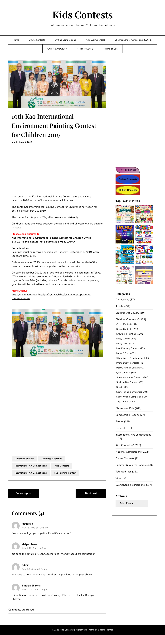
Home (16, 39)
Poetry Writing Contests (128, 367)
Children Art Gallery (57, 48)
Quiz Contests (123, 372)
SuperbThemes (105, 629)
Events (119, 421)
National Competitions (129, 452)
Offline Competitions (65, 39)
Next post (91, 493)
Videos (120, 478)
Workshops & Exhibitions (130, 485)
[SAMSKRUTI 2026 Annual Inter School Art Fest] (125, 214)
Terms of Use (110, 48)
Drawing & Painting (52, 458)
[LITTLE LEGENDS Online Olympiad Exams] (144, 235)
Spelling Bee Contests (127, 382)
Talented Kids (123, 471)
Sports (119, 387)
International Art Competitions (31, 465)
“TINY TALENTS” (85, 48)
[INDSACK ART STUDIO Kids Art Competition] (144, 255)
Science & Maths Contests (129, 377)
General (120, 428)
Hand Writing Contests (128, 348)
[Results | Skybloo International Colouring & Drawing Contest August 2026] (144, 275)
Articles (120, 306)
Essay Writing (123, 338)
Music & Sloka (123, 353)
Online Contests (37, 39)
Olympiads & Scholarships (129, 358)
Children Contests (24, 458)
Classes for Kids (125, 408)
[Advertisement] (57, 169)
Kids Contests (82, 14)
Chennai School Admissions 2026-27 (133, 39)
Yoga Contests (123, 401)
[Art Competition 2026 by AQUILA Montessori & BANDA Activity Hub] (125, 275)
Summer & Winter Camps (131, 465)
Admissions (122, 299)
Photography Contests (127, 362)
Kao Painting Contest (65, 472)
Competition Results (128, 415)
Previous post (23, 493)
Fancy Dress (122, 343)
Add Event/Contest (95, 39)
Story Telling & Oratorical (129, 391)
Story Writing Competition (129, 396)
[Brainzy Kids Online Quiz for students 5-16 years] (125, 255)
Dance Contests (124, 329)
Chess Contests (124, 324)
